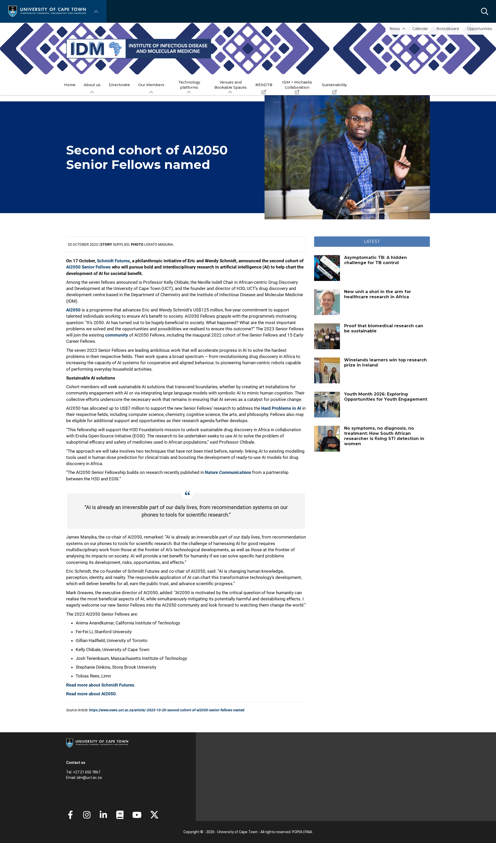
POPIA (297, 832)
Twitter (154, 815)
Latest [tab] (372, 241)
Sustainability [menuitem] (334, 85)
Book (119, 815)
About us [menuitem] (92, 85)
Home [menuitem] (69, 85)
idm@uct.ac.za (89, 777)
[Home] (47, 11)
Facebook (70, 815)
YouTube (137, 815)
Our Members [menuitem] (151, 85)
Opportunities (479, 28)
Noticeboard (447, 28)
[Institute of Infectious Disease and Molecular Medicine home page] (248, 48)
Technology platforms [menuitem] (189, 85)
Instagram (86, 815)
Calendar (420, 28)
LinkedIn (103, 815)
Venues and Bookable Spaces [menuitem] (230, 85)
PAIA (308, 832)
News (395, 28)
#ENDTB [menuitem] (263, 85)
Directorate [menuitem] (119, 85)
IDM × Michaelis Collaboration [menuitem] (297, 85)
